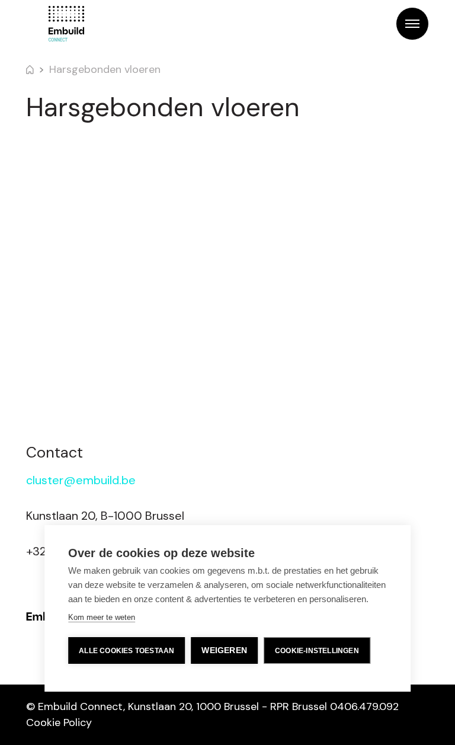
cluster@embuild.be (81, 480)
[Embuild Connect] (66, 23)
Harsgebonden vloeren (105, 69)
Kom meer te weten (101, 617)
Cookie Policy (59, 722)
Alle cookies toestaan (126, 651)
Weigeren (224, 650)
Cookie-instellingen (317, 651)
